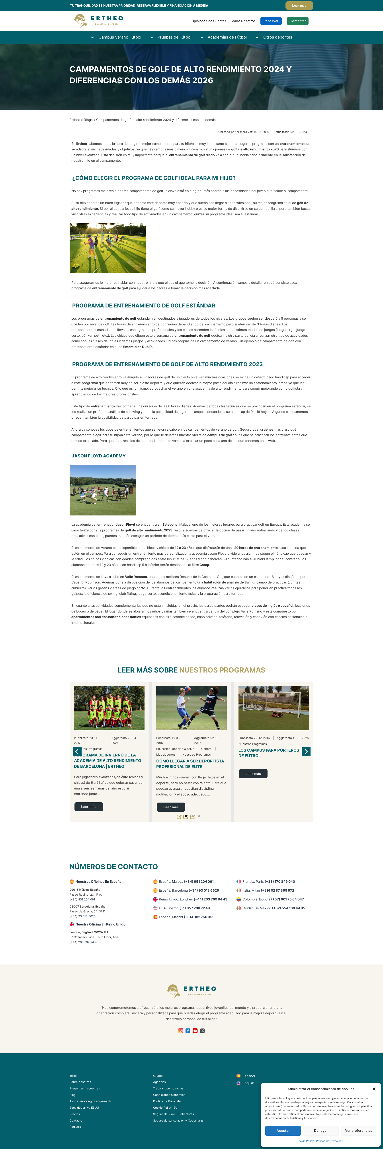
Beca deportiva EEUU (84, 1107)
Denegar (321, 1130)
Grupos (158, 1075)
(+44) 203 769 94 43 (84, 942)
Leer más (299, 5)
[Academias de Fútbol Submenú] (204, 37)
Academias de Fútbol (227, 37)
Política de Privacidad (329, 1141)
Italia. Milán (268, 890)
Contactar (298, 21)
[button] (374, 1089)
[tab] (186, 816)
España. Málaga (186, 881)
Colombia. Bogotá (273, 899)
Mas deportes (166, 754)
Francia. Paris (268, 881)
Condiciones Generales (169, 1095)
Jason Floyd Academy (99, 456)
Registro (75, 1126)
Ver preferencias (358, 1130)
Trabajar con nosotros (168, 1088)
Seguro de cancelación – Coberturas (178, 1120)
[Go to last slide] (77, 751)
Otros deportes (277, 37)
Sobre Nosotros (243, 21)
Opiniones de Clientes (209, 21)
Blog (73, 1095)
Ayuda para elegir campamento (91, 1101)
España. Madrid (187, 917)
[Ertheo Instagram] (180, 1030)
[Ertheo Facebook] (188, 1030)
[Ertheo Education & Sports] (98, 21)
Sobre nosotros (80, 1082)
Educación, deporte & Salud (175, 748)
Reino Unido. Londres (193, 899)
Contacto (76, 1120)
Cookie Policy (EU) (166, 1107)
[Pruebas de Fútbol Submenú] (154, 37)
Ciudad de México (273, 908)
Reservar (271, 21)
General (206, 748)
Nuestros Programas (222, 670)
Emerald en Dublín (137, 347)
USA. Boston (184, 908)
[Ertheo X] (202, 1030)
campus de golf (219, 435)
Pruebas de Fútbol (174, 37)
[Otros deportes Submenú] (259, 37)
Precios (75, 1114)
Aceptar (283, 1130)
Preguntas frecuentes (85, 1088)
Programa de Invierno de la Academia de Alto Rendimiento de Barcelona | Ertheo (107, 760)
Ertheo (75, 120)
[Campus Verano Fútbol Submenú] (94, 37)
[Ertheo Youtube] (195, 1030)
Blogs (88, 120)
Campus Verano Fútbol (120, 37)
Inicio (73, 1075)
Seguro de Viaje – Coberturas (173, 1114)
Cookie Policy (305, 1141)
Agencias (159, 1082)
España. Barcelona (189, 890)
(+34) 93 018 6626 (83, 916)
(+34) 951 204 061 (82, 899)
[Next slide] (306, 751)
